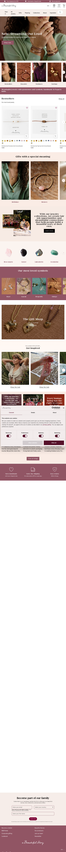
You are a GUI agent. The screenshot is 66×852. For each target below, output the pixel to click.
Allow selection (32, 442)
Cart (64, 5)
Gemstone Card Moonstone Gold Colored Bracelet (12, 146)
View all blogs (33, 458)
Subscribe (33, 819)
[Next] (63, 72)
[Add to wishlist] (27, 107)
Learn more (49, 231)
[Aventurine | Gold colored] (3, 141)
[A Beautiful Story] (10, 5)
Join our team (39, 833)
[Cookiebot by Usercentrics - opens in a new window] (53, 408)
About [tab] (54, 412)
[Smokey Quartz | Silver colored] (24, 141)
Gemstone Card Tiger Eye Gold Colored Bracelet (41, 146)
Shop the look (15, 387)
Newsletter (38, 836)
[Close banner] (63, 407)
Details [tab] (33, 412)
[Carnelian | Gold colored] (27, 141)
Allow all (53, 442)
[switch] (25, 436)
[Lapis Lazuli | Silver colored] (19, 141)
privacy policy (47, 424)
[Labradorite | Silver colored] (17, 141)
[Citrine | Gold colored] (5, 141)
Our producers (39, 830)
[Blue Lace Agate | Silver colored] (15, 141)
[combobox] (44, 807)
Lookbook (5, 836)
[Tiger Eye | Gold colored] (12, 141)
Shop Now (33, 325)
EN (48, 6)
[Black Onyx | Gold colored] (3, 143)
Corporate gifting (7, 833)
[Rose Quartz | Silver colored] (22, 141)
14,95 (3, 147)
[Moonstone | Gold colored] (10, 141)
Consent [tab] (11, 412)
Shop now (7, 42)
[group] (33, 74)
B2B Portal (5, 830)
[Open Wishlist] (59, 5)
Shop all (61, 99)
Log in (55, 5)
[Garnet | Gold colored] (7, 141)
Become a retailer (7, 828)
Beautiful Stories (40, 828)
